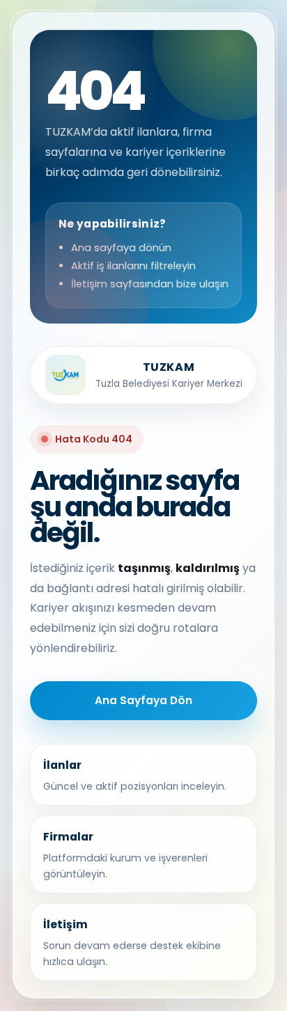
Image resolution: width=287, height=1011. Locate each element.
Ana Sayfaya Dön (143, 700)
